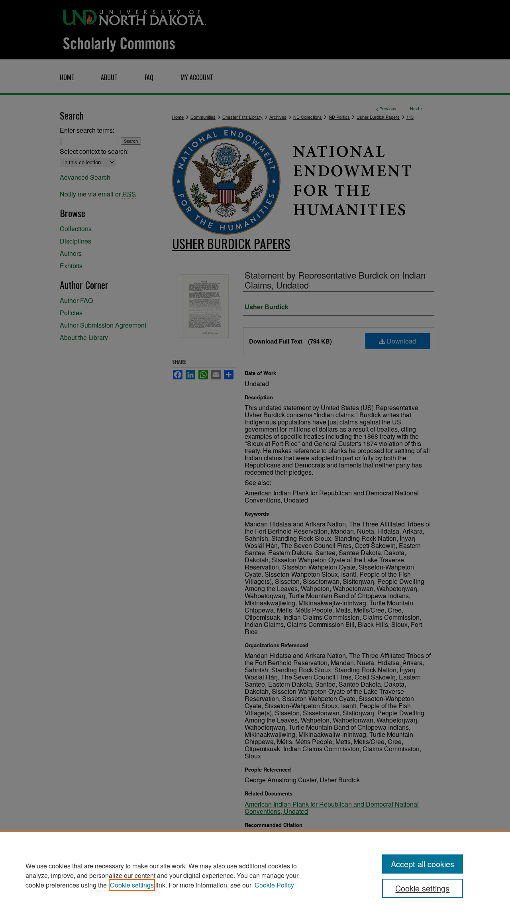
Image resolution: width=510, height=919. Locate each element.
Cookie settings (132, 885)
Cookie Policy (274, 885)
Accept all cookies (422, 864)
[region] (255, 875)
